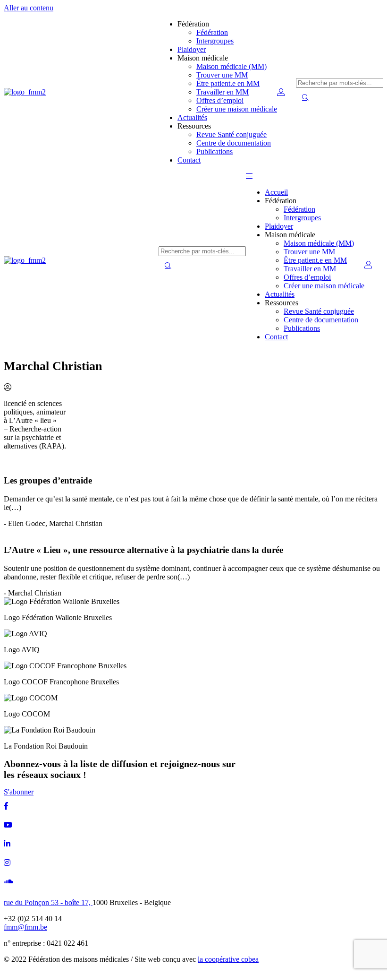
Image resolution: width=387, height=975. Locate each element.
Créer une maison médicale (236, 109)
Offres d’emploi (220, 100)
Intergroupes (215, 41)
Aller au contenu (28, 8)
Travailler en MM (222, 92)
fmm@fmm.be (25, 927)
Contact (189, 160)
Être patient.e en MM (228, 83)
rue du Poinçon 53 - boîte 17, (48, 902)
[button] (249, 176)
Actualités (192, 117)
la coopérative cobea (228, 959)
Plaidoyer (191, 49)
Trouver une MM (222, 75)
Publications (214, 151)
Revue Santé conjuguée (231, 134)
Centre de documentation (233, 143)
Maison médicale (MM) (231, 66)
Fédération (212, 32)
